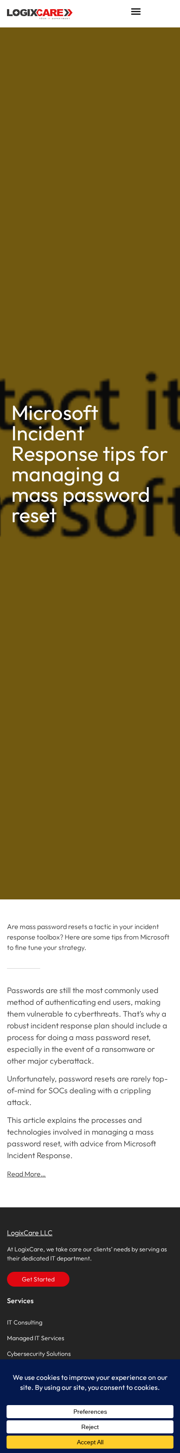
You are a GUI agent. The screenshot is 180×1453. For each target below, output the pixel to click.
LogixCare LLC (29, 1232)
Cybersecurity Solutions (39, 1354)
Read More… (26, 1173)
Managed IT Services (35, 1338)
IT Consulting (24, 1322)
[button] (136, 11)
